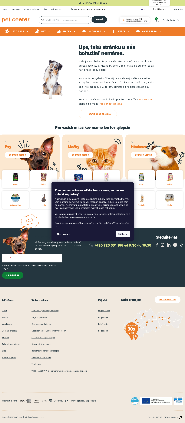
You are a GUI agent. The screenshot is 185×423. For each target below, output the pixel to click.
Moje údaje (103, 317)
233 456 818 (145, 99)
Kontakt (5, 337)
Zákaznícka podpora (11, 344)
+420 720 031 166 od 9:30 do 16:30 (90, 9)
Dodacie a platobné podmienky (45, 311)
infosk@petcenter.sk (111, 103)
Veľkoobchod (56, 9)
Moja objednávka (39, 317)
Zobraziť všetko (17, 155)
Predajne (16, 9)
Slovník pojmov (9, 357)
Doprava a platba (31, 9)
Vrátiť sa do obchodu (100, 114)
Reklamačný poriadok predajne (45, 351)
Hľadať (99, 19)
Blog (45, 9)
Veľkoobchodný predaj (41, 357)
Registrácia (178, 9)
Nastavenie (63, 234)
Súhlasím (123, 234)
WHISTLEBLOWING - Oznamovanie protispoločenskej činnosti (59, 371)
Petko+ (5, 9)
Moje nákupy (104, 311)
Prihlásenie (103, 324)
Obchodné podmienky (41, 324)
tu (56, 226)
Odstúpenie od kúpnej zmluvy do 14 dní (48, 331)
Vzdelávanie (7, 324)
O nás (4, 311)
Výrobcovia (36, 364)
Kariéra (5, 317)
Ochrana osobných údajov (43, 337)
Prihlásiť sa (12, 275)
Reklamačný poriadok (41, 344)
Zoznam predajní (9, 331)
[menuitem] (17, 31)
